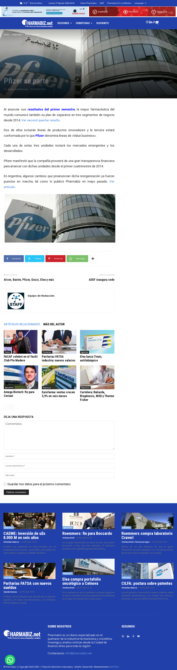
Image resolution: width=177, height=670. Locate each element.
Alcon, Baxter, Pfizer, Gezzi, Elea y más (29, 279)
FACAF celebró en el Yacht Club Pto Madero (21, 358)
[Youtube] (157, 21)
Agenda (84, 352)
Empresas (17, 34)
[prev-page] (6, 407)
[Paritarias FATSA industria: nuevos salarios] (59, 342)
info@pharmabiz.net (78, 653)
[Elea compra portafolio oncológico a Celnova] (88, 567)
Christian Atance (11, 542)
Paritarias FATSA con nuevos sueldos (27, 585)
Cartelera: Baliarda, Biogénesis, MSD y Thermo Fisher (97, 396)
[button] (10, 660)
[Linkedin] (150, 21)
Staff (102, 3)
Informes (126, 527)
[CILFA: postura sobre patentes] (148, 571)
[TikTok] (153, 21)
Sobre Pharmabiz (88, 3)
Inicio (6, 34)
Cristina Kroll (68, 538)
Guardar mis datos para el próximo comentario (39, 484)
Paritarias (47, 352)
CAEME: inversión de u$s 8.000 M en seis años (24, 535)
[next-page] (11, 407)
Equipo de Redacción (18, 89)
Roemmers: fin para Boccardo (87, 533)
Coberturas (83, 23)
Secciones (63, 23)
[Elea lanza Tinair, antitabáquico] (97, 342)
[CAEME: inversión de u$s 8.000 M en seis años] (29, 521)
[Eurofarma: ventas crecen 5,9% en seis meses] (59, 377)
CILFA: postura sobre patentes (147, 583)
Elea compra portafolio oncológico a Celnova (81, 581)
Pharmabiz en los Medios (119, 3)
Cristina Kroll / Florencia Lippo (136, 542)
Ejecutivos (9, 387)
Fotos (7, 352)
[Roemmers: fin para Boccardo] (88, 521)
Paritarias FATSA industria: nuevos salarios (58, 358)
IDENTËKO (114, 666)
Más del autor (54, 324)
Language (139, 3)
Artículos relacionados (22, 324)
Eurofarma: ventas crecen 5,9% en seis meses (58, 394)
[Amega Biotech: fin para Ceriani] (21, 377)
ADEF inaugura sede (101, 279)
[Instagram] (147, 21)
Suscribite (102, 23)
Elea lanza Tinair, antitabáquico (91, 358)
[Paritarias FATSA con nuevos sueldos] (29, 571)
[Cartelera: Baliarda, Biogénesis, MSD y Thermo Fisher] (97, 377)
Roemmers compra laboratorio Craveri (147, 535)
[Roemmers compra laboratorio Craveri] (148, 521)
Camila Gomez (10, 592)
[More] (92, 258)
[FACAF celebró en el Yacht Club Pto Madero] (21, 342)
